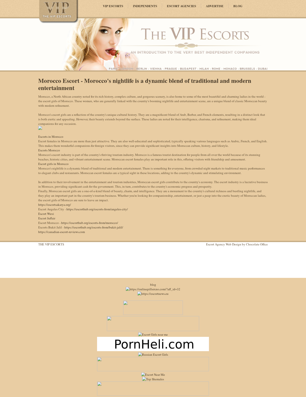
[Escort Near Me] (153, 374)
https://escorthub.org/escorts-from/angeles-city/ (97, 209)
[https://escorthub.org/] (153, 314)
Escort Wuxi (46, 214)
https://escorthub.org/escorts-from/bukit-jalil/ (93, 227)
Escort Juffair (46, 218)
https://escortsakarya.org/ (54, 204)
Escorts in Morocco (50, 136)
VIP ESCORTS (113, 6)
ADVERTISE (215, 6)
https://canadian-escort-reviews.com (61, 232)
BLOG (237, 6)
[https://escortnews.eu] (153, 293)
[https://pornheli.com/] (153, 330)
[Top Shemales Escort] (153, 379)
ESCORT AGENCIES (181, 6)
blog (153, 284)
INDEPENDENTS (145, 6)
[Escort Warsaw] (153, 394)
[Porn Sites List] (153, 350)
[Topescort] (153, 370)
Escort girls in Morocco (53, 164)
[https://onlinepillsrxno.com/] (153, 289)
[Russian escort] (153, 354)
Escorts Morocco (49, 150)
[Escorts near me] (153, 334)
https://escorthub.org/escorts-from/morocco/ (89, 223)
